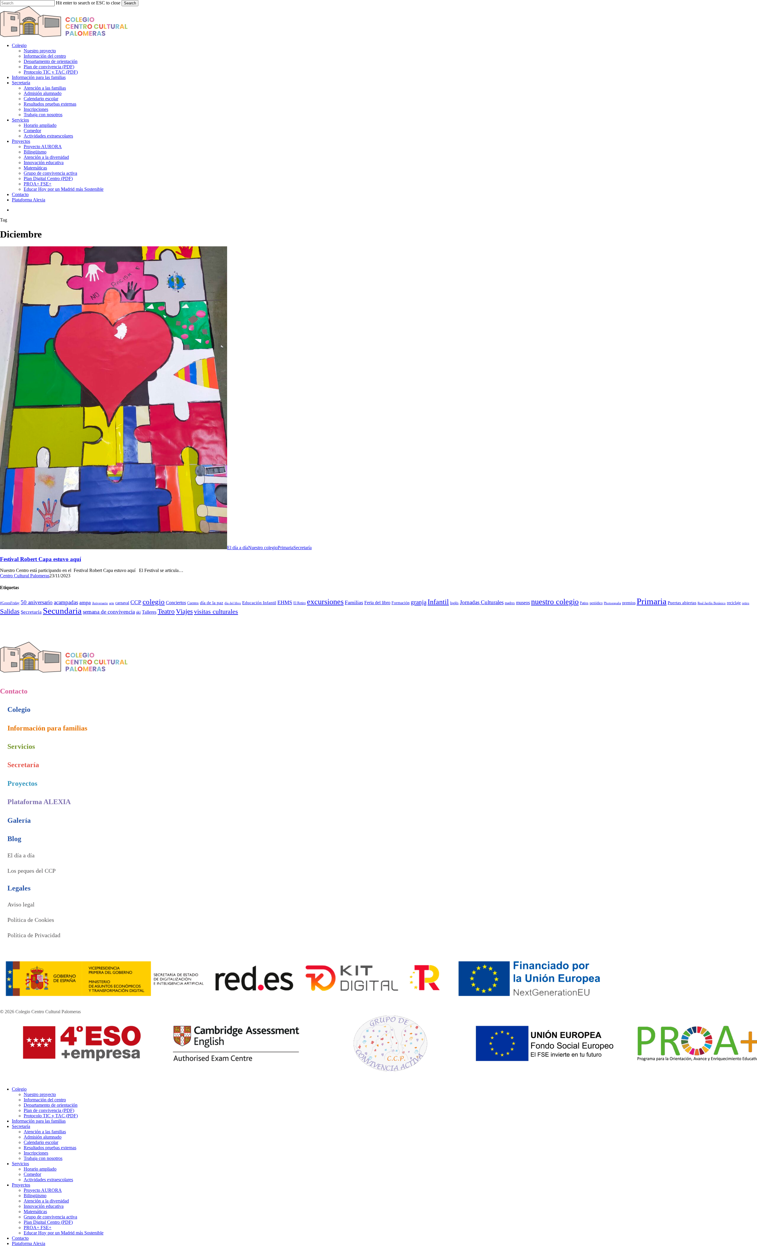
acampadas (66, 602)
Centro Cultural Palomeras (24, 575)
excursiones (325, 601)
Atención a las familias (45, 1131)
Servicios (20, 1163)
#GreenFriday (10, 603)
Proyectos (21, 1184)
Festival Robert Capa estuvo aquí (40, 559)
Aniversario (100, 603)
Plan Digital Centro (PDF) (48, 1222)
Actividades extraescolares (48, 1179)
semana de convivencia (109, 612)
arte (111, 603)
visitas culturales (216, 611)
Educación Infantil (259, 602)
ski (138, 612)
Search (130, 3)
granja (418, 602)
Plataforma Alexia (28, 1243)
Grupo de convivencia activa (50, 1216)
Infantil (438, 602)
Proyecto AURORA (43, 1190)
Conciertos (176, 602)
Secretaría (302, 547)
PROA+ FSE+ (37, 1227)
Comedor (32, 1174)
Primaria (285, 547)
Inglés (454, 603)
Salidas (10, 611)
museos (523, 602)
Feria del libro (377, 602)
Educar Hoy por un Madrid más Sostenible (63, 1232)
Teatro (166, 611)
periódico (596, 603)
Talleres (149, 612)
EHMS (284, 602)
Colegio (19, 1089)
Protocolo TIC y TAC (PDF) (51, 1115)
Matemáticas (35, 1211)
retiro (745, 603)
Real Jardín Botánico (712, 603)
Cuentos (193, 603)
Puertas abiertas (682, 602)
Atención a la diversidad (46, 1200)
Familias (354, 602)
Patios (584, 603)
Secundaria (62, 610)
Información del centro (45, 1099)
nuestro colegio (555, 601)
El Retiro (299, 603)
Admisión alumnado (43, 1137)
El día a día (237, 547)
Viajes (184, 611)
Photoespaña (612, 603)
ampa (85, 602)
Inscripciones (36, 1152)
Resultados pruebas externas (50, 1147)
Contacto (20, 1238)
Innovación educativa (44, 1206)
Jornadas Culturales (482, 602)
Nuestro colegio (263, 547)
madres (510, 603)
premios (628, 603)
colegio (154, 602)
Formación (401, 603)
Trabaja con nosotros (43, 1158)
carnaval (122, 603)
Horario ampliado (40, 1168)
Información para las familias (39, 1121)
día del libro (232, 603)
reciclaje (734, 603)
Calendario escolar (41, 1142)
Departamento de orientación (50, 1105)
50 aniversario (37, 602)
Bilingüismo (35, 1195)
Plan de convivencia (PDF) (49, 1110)
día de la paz (211, 602)
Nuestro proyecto (40, 1094)
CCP (135, 602)
